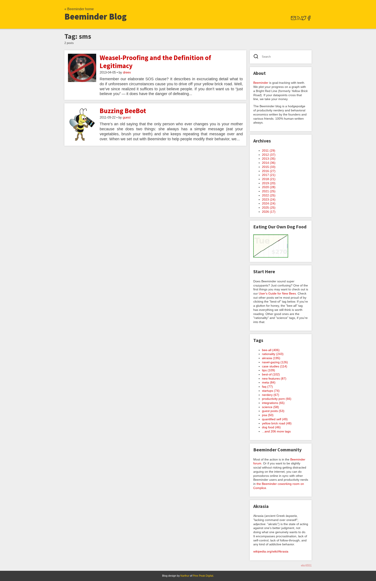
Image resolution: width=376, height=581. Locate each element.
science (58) (270, 407)
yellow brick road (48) (277, 423)
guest (127, 117)
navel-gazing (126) (275, 362)
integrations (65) (273, 403)
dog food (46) (271, 427)
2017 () (268, 175)
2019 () (268, 183)
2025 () (268, 207)
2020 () (268, 187)
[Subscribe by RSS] (298, 19)
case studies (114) (274, 366)
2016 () (268, 171)
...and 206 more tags (276, 431)
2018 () (268, 179)
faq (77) (267, 386)
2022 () (268, 195)
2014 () (268, 162)
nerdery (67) (270, 395)
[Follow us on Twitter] (303, 19)
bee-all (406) (271, 350)
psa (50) (268, 415)
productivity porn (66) (276, 398)
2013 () (268, 158)
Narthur (184, 575)
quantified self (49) (275, 419)
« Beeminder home (79, 9)
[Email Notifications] (293, 19)
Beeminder (260, 82)
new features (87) (274, 378)
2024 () (268, 203)
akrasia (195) (271, 358)
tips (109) (268, 370)
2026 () (268, 211)
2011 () (268, 150)
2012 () (268, 154)
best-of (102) (271, 374)
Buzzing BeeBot (123, 111)
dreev (127, 72)
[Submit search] (257, 57)
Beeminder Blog (95, 16)
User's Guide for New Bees (277, 293)
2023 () (268, 199)
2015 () (268, 167)
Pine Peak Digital (203, 575)
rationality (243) (273, 354)
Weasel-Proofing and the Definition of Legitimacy (155, 62)
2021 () (268, 191)
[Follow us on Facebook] (309, 19)
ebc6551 (306, 565)
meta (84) (268, 382)
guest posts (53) (273, 411)
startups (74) (271, 390)
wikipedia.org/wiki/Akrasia (270, 551)
